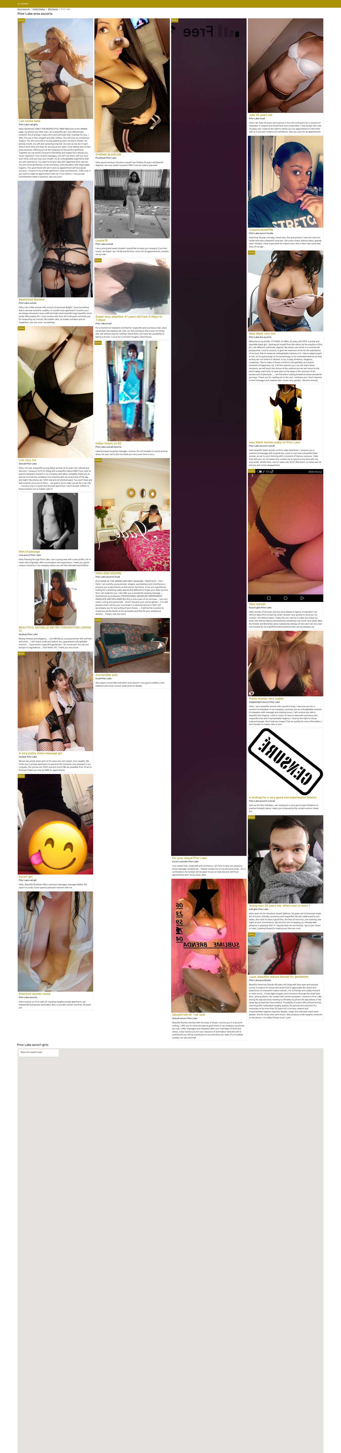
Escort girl (26, 876)
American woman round (34, 993)
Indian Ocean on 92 (108, 443)
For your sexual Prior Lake (189, 858)
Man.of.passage (29, 551)
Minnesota (53, 9)
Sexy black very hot (262, 333)
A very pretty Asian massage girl (40, 753)
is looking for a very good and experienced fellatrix (282, 797)
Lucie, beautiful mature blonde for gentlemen (278, 976)
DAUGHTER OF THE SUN (188, 1014)
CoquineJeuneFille (261, 229)
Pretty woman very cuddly (266, 698)
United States (38, 9)
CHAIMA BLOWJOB (108, 154)
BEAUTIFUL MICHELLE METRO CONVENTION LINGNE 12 (55, 629)
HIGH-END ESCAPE (108, 573)
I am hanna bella (29, 121)
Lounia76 (102, 240)
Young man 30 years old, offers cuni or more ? (279, 905)
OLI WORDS (23, 4)
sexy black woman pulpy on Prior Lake (274, 442)
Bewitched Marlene (31, 299)
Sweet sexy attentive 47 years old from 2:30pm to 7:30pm (129, 318)
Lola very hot (27, 460)
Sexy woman (257, 604)
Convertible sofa (107, 675)
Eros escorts (24, 9)
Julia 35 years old (260, 115)
